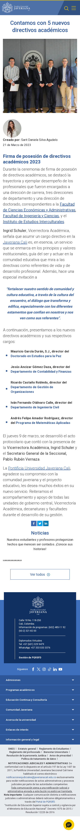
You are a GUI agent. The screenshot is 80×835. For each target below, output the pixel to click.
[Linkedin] (46, 523)
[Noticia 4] (13, 560)
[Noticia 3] (10, 560)
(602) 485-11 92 (57, 627)
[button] (66, 8)
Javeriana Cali (15, 242)
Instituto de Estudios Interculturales (33, 221)
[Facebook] (34, 523)
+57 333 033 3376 (40, 647)
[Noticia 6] (20, 560)
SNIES (11, 748)
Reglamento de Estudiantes (54, 748)
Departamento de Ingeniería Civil (35, 407)
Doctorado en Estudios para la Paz (36, 356)
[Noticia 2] (7, 560)
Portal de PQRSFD (45, 801)
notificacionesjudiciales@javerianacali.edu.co (31, 777)
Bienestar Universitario (56, 752)
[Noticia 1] (4, 560)
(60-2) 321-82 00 (27, 630)
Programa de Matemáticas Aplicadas (43, 423)
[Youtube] (60, 669)
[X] (40, 523)
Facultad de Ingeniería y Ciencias (31, 216)
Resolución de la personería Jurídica (26, 755)
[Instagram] (44, 669)
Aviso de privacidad (60, 755)
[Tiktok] (49, 669)
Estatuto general (27, 748)
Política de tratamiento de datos (38, 759)
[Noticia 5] (16, 560)
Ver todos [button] (37, 574)
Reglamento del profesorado (24, 752)
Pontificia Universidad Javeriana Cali (39, 468)
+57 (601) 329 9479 (33, 644)
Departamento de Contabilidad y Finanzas (41, 371)
